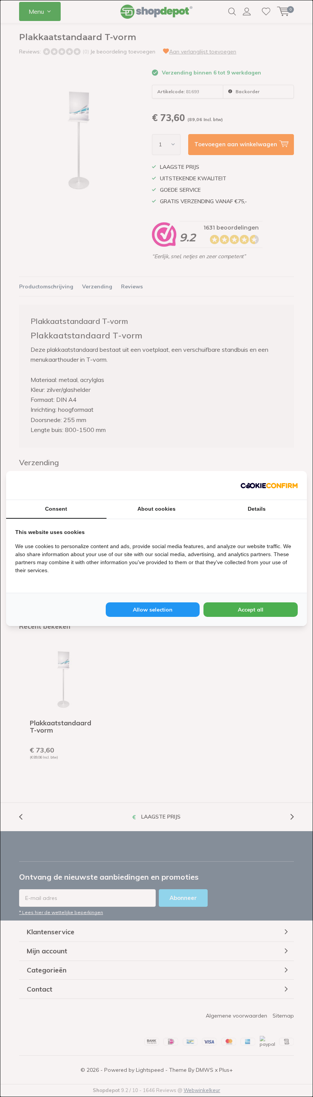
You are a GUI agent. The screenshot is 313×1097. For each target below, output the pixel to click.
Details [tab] (257, 509)
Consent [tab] (56, 509)
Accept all (250, 609)
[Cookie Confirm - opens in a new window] (269, 485)
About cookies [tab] (156, 509)
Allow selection (153, 609)
